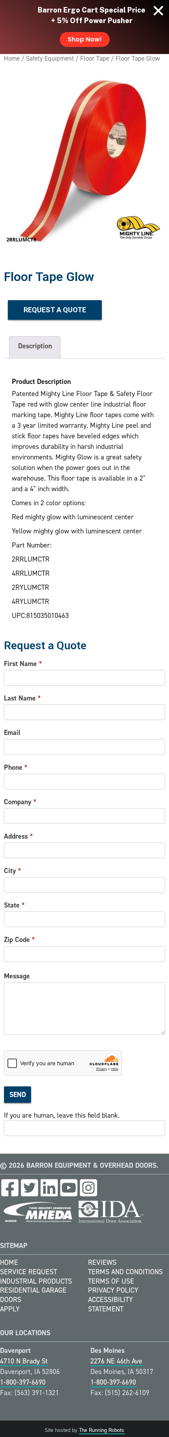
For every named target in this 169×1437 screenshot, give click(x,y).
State (14, 905)
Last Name (22, 698)
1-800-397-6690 (23, 1382)
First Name (23, 663)
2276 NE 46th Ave (116, 1361)
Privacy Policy (113, 1290)
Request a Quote (55, 310)
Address (18, 836)
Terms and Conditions (125, 1272)
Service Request (28, 1272)
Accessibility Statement (110, 1304)
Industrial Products (36, 1281)
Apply (10, 1309)
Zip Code (19, 939)
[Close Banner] (158, 10)
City (12, 870)
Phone (16, 767)
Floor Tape (94, 58)
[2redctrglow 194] (84, 161)
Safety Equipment (50, 58)
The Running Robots (101, 1430)
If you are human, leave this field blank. (61, 1115)
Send (17, 1094)
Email (12, 732)
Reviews (102, 1262)
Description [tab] (35, 346)
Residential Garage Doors (33, 1295)
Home (12, 58)
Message (17, 976)
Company (20, 802)
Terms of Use (111, 1281)
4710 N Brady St (24, 1361)
